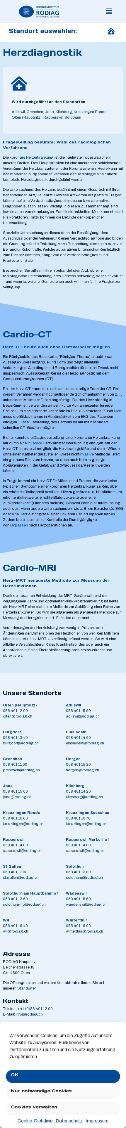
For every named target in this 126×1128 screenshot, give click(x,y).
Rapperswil (53, 117)
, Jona (48, 112)
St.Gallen (12, 866)
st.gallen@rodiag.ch (21, 878)
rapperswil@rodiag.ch (22, 851)
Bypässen (19, 525)
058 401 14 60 (78, 738)
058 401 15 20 (78, 765)
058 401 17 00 (15, 872)
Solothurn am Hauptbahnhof (30, 893)
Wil (6, 920)
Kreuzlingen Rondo (90, 112)
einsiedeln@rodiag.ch (85, 743)
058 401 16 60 (15, 818)
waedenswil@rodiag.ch (86, 904)
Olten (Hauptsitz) (27, 117)
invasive (35, 443)
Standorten (27, 988)
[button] (109, 11)
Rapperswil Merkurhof (87, 840)
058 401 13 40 (15, 738)
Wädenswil (76, 893)
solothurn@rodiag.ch (84, 878)
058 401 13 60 (15, 899)
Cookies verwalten (34, 1107)
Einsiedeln (76, 732)
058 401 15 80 (78, 711)
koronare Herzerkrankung (32, 157)
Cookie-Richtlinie (35, 1120)
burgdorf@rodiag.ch (21, 743)
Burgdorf (12, 732)
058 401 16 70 (78, 818)
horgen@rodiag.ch (82, 770)
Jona (8, 786)
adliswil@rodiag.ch (83, 716)
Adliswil (18, 112)
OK (14, 1074)
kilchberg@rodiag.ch (84, 797)
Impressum (97, 1120)
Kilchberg (75, 786)
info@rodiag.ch (29, 1014)
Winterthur (76, 920)
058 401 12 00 (15, 711)
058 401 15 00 (15, 791)
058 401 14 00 (15, 845)
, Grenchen (34, 112)
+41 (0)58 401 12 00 (35, 1009)
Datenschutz (69, 1120)
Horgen (73, 759)
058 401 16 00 (78, 926)
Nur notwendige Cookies (41, 1091)
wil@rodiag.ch (15, 931)
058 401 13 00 (78, 872)
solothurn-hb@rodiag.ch (24, 904)
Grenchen (12, 759)
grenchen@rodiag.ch (21, 770)
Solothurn (72, 117)
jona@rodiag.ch (17, 797)
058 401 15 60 (78, 899)
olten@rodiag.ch (17, 716)
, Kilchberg (63, 112)
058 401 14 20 (78, 791)
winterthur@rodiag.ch (84, 931)
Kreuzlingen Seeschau (87, 813)
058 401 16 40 (15, 926)
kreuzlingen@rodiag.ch (23, 824)
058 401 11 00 (15, 765)
